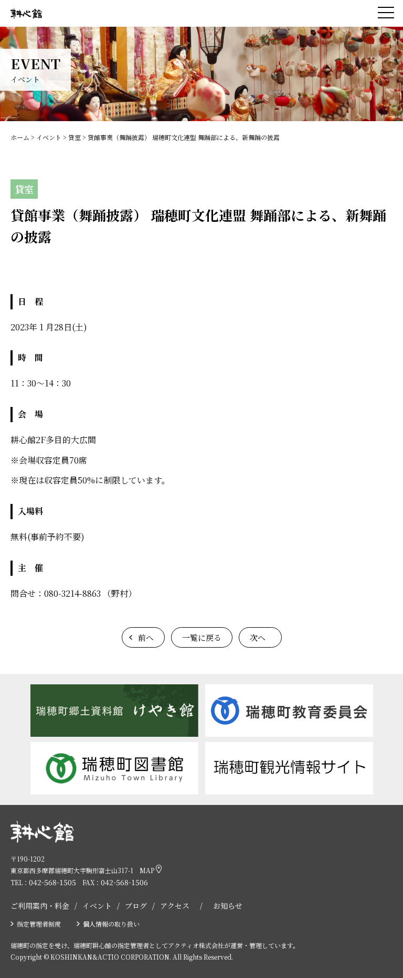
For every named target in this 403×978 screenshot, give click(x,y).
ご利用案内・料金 (39, 905)
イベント (97, 905)
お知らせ (227, 905)
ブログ (136, 905)
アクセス (174, 905)
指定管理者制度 (39, 923)
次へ (258, 637)
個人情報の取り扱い (111, 923)
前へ (146, 637)
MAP (148, 870)
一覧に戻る (201, 637)
